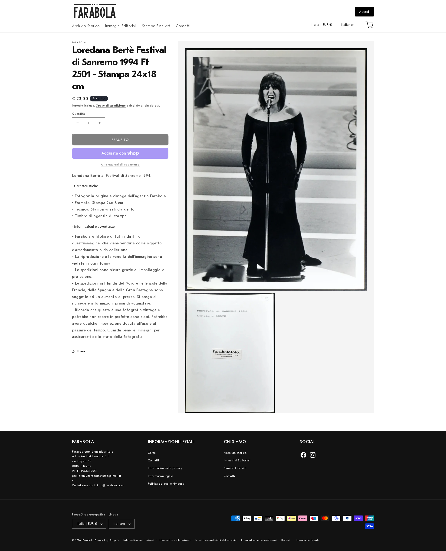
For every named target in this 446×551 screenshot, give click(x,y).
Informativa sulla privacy (165, 468)
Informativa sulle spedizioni (259, 539)
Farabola (88, 540)
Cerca (152, 452)
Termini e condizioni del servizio (215, 539)
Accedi (364, 12)
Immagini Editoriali (237, 460)
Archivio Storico (235, 452)
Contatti (153, 460)
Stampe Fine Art (235, 468)
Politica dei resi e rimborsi (166, 483)
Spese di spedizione (111, 105)
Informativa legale (160, 475)
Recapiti (286, 539)
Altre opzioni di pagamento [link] (120, 164)
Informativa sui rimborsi (138, 539)
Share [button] (81, 351)
